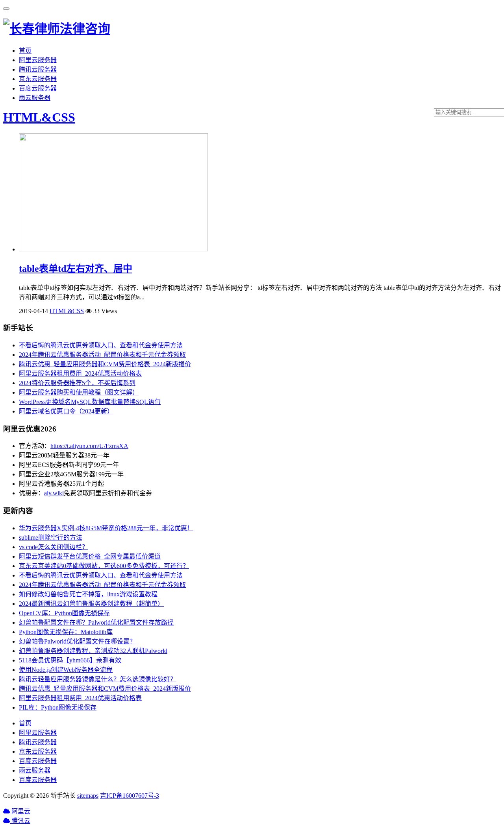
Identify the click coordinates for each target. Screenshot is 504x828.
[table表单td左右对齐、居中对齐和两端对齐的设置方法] (113, 249)
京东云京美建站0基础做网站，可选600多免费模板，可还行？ (104, 565)
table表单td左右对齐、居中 (75, 269)
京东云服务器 (38, 79)
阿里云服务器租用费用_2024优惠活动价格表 (80, 373)
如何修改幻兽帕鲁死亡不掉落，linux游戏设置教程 (88, 594)
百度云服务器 (38, 88)
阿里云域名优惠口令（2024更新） (66, 411)
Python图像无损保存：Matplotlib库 (66, 632)
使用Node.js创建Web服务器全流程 (66, 669)
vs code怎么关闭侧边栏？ (53, 547)
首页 (25, 50)
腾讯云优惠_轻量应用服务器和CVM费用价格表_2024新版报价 (105, 364)
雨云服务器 (34, 97)
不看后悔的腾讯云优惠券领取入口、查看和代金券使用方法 (101, 345)
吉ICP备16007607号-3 (129, 795)
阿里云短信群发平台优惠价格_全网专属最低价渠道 (90, 556)
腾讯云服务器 (38, 69)
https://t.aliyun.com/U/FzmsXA (89, 446)
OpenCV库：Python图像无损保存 (64, 613)
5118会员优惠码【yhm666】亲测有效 (70, 660)
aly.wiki (54, 493)
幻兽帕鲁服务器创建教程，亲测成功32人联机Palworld (93, 650)
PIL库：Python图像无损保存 (57, 707)
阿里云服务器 (38, 60)
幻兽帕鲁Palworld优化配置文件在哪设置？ (77, 641)
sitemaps (87, 795)
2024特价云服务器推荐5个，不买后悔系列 (77, 383)
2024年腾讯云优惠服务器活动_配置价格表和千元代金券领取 (102, 354)
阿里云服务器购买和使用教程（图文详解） (79, 392)
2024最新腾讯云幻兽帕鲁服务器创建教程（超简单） (91, 603)
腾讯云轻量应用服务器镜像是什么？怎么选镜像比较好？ (97, 679)
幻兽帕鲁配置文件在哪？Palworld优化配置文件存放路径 (96, 622)
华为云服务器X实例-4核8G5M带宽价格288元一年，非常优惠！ (106, 528)
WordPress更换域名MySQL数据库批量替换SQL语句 (90, 401)
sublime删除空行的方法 (50, 537)
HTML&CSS (39, 117)
